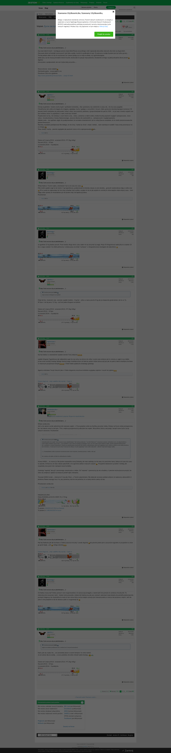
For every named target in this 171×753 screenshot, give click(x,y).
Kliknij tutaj (103, 26)
